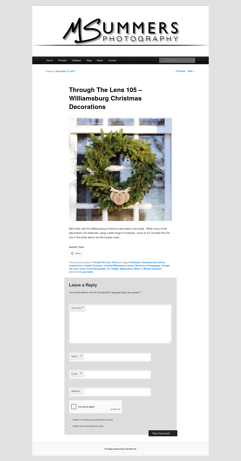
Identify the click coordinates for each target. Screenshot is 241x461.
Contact (112, 60)
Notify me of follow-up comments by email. (93, 419)
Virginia (115, 268)
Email (76, 374)
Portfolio (62, 60)
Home (50, 60)
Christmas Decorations (153, 262)
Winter (137, 268)
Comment (77, 308)
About (100, 60)
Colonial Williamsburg (115, 265)
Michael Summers (153, 268)
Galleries (76, 60)
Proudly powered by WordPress (120, 448)
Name (76, 356)
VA (108, 268)
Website (75, 391)
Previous (179, 71)
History (130, 265)
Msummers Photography (147, 265)
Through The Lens (102, 262)
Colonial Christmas (93, 265)
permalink (88, 271)
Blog (89, 60)
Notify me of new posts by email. (88, 425)
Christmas (135, 262)
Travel (115, 262)
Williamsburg (126, 268)
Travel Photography (96, 268)
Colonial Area (76, 265)
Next (191, 71)
